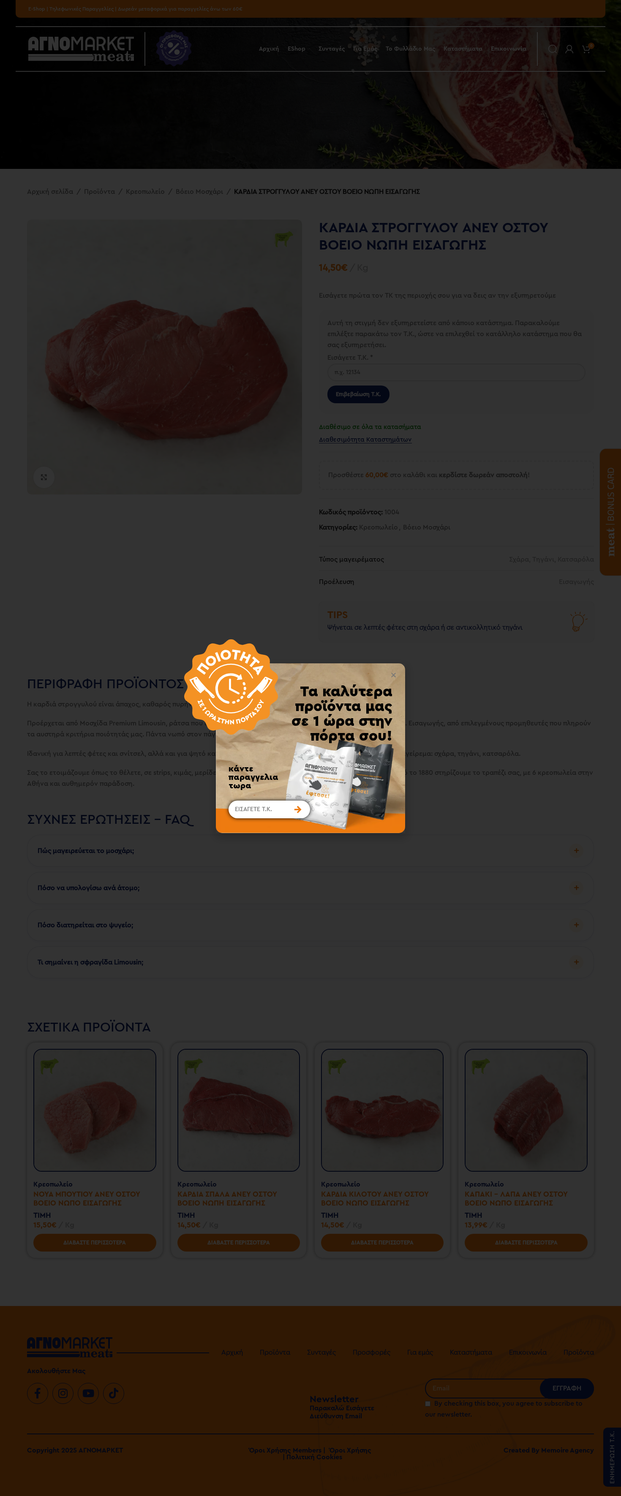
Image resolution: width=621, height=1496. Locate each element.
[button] (393, 675)
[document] (310, 748)
